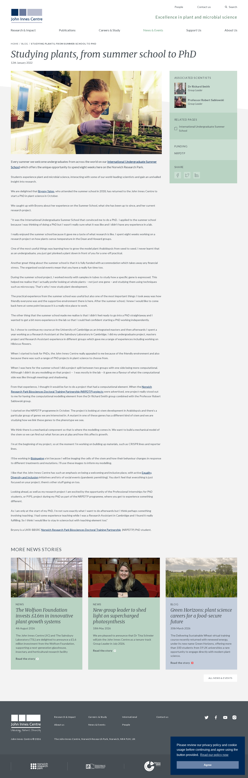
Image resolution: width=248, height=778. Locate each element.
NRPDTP (179, 153)
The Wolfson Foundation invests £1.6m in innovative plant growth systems (44, 616)
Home (15, 43)
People (179, 7)
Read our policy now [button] (214, 755)
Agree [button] (208, 764)
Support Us (193, 30)
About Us (231, 30)
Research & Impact (23, 30)
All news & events (220, 678)
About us (59, 724)
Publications (67, 30)
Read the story (25, 658)
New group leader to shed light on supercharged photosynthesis (119, 616)
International (129, 716)
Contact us (204, 7)
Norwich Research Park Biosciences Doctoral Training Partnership (81, 529)
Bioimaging (37, 458)
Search (233, 7)
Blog (25, 43)
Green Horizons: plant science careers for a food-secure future (201, 616)
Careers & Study (109, 30)
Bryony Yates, (46, 191)
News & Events (153, 30)
